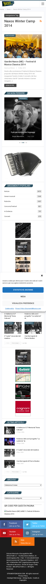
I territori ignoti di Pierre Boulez (27, 461)
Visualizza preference (23, 303)
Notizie (6, 191)
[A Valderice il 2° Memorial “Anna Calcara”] (9, 430)
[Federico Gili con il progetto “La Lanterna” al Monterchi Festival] (9, 442)
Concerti (7, 216)
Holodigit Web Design (14, 578)
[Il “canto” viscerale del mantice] (13, 328)
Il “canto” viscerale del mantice (27, 450)
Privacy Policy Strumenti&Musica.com (28, 308)
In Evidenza (23, 98)
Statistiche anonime (23, 290)
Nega (23, 296)
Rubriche (7, 201)
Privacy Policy (23, 576)
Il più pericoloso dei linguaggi (23, 132)
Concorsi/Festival (10, 206)
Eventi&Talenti (9, 35)
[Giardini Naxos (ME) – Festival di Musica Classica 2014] (23, 46)
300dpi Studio (27, 578)
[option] (23, 119)
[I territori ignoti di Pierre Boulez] (33, 328)
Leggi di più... (10, 85)
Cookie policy (9, 308)
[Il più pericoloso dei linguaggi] (23, 118)
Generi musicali (9, 196)
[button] (42, 275)
